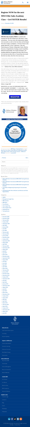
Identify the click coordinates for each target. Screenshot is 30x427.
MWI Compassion (5, 388)
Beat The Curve (4, 150)
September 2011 (6, 309)
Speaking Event (6, 209)
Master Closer (7, 151)
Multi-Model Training (6, 352)
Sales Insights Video (7, 207)
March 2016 (5, 268)
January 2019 (5, 235)
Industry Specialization (6, 343)
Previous (3, 157)
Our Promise (4, 379)
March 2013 (5, 302)
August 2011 (5, 311)
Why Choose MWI (5, 360)
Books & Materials (5, 372)
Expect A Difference (7, 340)
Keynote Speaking (5, 336)
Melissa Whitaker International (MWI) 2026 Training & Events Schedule (16, 179)
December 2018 (6, 237)
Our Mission (4, 382)
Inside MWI (5, 376)
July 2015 (4, 280)
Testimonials (4, 363)
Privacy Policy (17, 424)
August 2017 (5, 249)
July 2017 (4, 251)
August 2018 (5, 242)
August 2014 (5, 287)
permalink (13, 153)
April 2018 (5, 244)
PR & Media (4, 408)
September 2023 (6, 223)
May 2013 (5, 299)
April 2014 (5, 290)
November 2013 (6, 294)
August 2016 (5, 259)
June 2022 (5, 230)
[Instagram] (18, 419)
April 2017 (5, 252)
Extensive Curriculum (6, 349)
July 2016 (4, 261)
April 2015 (5, 282)
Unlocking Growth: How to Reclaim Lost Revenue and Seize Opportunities (15, 191)
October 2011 (5, 308)
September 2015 (6, 278)
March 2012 (5, 306)
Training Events (19, 149)
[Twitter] (15, 419)
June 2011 (5, 313)
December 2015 (6, 273)
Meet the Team (5, 385)
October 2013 (5, 296)
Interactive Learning (6, 346)
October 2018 (5, 239)
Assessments (4, 355)
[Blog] (21, 419)
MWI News (13, 149)
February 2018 (6, 246)
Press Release (5, 204)
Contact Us (4, 399)
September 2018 (6, 240)
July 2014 (4, 289)
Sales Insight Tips (6, 206)
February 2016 (6, 270)
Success (18, 151)
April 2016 (5, 266)
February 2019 (6, 234)
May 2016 (5, 265)
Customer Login (5, 396)
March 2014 (5, 292)
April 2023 (5, 225)
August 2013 (5, 297)
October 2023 (5, 222)
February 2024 (6, 220)
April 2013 (5, 301)
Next (27, 157)
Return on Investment (6, 369)
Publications (4, 411)
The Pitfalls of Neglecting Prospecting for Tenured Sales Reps (15, 188)
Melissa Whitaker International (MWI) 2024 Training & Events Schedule (16, 185)
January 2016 (5, 271)
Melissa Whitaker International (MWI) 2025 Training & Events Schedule (16, 182)
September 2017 (6, 247)
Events (3, 405)
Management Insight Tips (8, 199)
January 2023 (5, 227)
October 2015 (5, 277)
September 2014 (6, 285)
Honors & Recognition (6, 366)
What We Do (5, 327)
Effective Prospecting (18, 150)
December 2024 (6, 218)
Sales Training (13, 151)
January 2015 (5, 284)
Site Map (11, 424)
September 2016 (6, 258)
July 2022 (4, 228)
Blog (3, 402)
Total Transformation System (8, 330)
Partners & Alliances (6, 391)
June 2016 (5, 263)
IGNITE (4, 197)
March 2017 (5, 254)
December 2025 (6, 216)
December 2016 (6, 256)
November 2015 (6, 275)
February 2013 (6, 304)
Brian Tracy (10, 150)
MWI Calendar (6, 200)
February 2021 (6, 232)
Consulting (4, 333)
